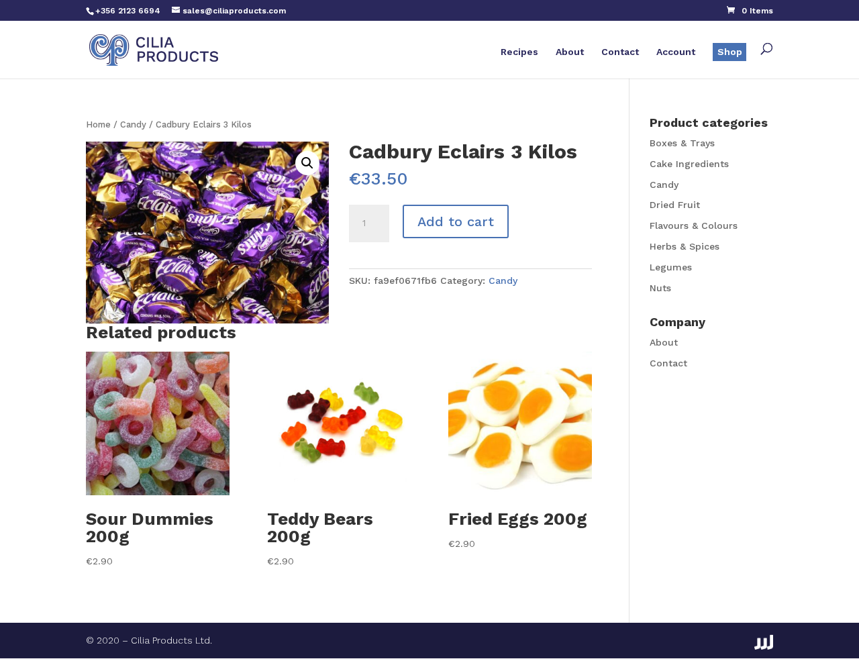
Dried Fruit (675, 204)
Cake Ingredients (689, 163)
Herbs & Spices (684, 246)
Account (675, 52)
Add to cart (455, 221)
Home (98, 124)
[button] (307, 163)
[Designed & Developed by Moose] (763, 642)
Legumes (671, 267)
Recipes (519, 52)
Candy (133, 124)
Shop (729, 51)
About (570, 52)
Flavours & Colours (694, 225)
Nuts (660, 288)
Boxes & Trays (682, 143)
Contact (620, 52)
